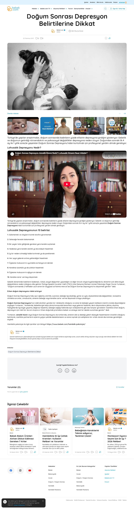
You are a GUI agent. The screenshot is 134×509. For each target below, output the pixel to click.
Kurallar (121, 387)
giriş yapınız (24, 392)
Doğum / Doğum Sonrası (56, 482)
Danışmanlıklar (79, 9)
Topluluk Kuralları (91, 500)
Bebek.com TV (109, 478)
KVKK (119, 500)
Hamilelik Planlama (54, 490)
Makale (34, 9)
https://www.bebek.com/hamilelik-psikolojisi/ (66, 324)
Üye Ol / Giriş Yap (119, 9)
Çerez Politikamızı (19, 505)
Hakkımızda (108, 2)
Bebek (50, 470)
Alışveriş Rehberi (59, 9)
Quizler (86, 2)
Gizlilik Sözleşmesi (79, 500)
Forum (70, 9)
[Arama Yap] (105, 8)
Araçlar (88, 9)
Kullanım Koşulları (102, 500)
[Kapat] (43, 501)
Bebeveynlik (52, 474)
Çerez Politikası (112, 500)
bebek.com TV (45, 9)
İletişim (115, 2)
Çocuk (50, 478)
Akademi (92, 2)
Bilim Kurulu (100, 2)
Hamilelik (51, 486)
